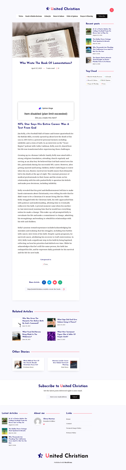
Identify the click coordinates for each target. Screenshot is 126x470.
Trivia (21, 16)
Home (68, 419)
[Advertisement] (46, 87)
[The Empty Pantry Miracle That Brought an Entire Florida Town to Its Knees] (88, 60)
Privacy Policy (71, 433)
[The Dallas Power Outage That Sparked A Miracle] (88, 41)
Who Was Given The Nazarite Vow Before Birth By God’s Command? (33, 321)
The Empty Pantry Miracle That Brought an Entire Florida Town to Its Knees (102, 59)
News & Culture (58, 16)
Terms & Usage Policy (73, 428)
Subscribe (102, 16)
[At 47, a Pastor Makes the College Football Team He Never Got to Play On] (88, 31)
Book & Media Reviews (33, 16)
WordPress (68, 462)
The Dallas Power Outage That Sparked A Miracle (102, 40)
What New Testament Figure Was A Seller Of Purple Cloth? (66, 334)
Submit (75, 397)
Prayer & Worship (86, 16)
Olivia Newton (49, 419)
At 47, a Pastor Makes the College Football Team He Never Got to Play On (102, 31)
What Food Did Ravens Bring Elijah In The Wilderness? (31, 334)
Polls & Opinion (72, 16)
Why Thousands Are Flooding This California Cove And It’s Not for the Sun (103, 49)
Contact (69, 423)
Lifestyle (47, 16)
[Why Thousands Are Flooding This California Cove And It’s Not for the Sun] (88, 49)
